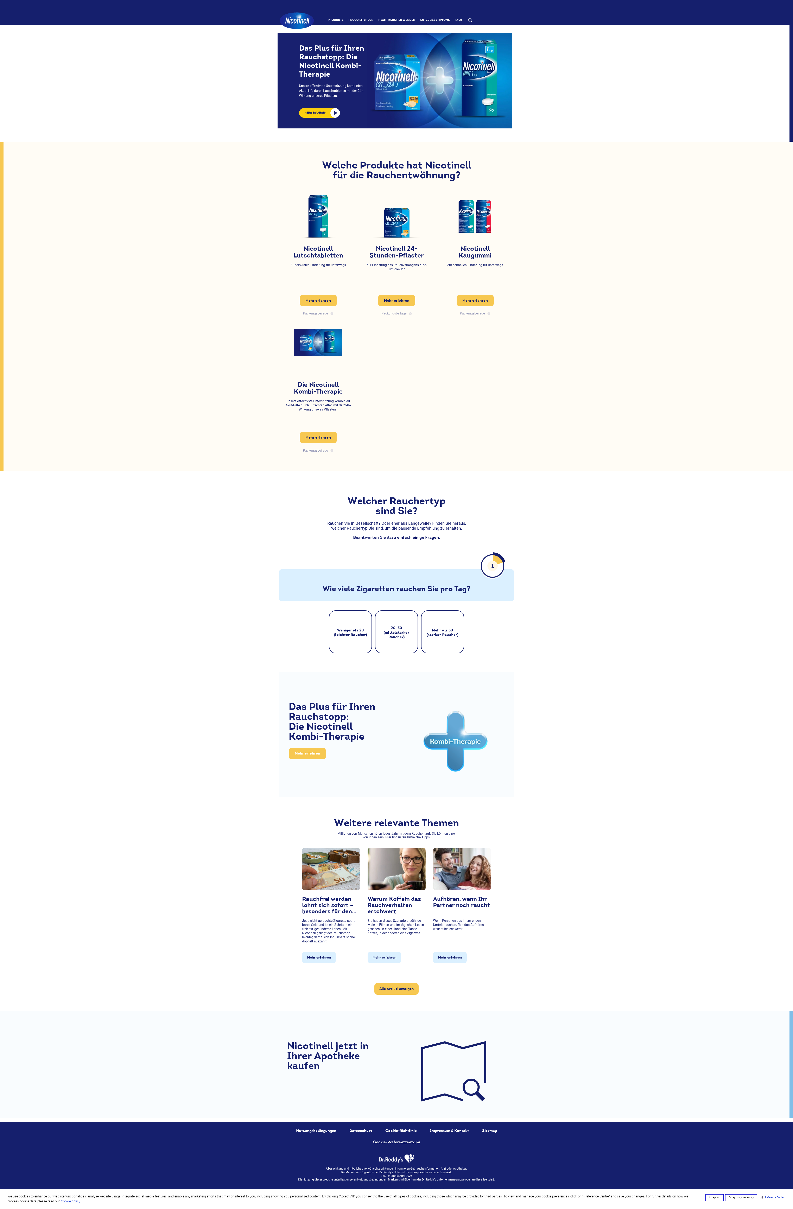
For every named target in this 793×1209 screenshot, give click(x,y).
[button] (772, 1197)
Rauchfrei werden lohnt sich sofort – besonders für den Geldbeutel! (327, 905)
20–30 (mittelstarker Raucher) (396, 632)
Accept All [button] (714, 1197)
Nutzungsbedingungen (316, 1130)
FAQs (458, 20)
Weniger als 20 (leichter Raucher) (350, 632)
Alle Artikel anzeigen (396, 989)
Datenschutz (360, 1130)
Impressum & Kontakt (449, 1130)
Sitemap (489, 1130)
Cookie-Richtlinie (401, 1130)
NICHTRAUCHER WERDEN (396, 20)
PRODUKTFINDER (360, 20)
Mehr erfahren (318, 300)
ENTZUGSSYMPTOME (435, 20)
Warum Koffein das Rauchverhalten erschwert (394, 905)
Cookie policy (70, 1201)
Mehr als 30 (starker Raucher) (442, 632)
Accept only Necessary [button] (741, 1197)
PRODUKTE (335, 20)
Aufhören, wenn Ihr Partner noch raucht (461, 902)
